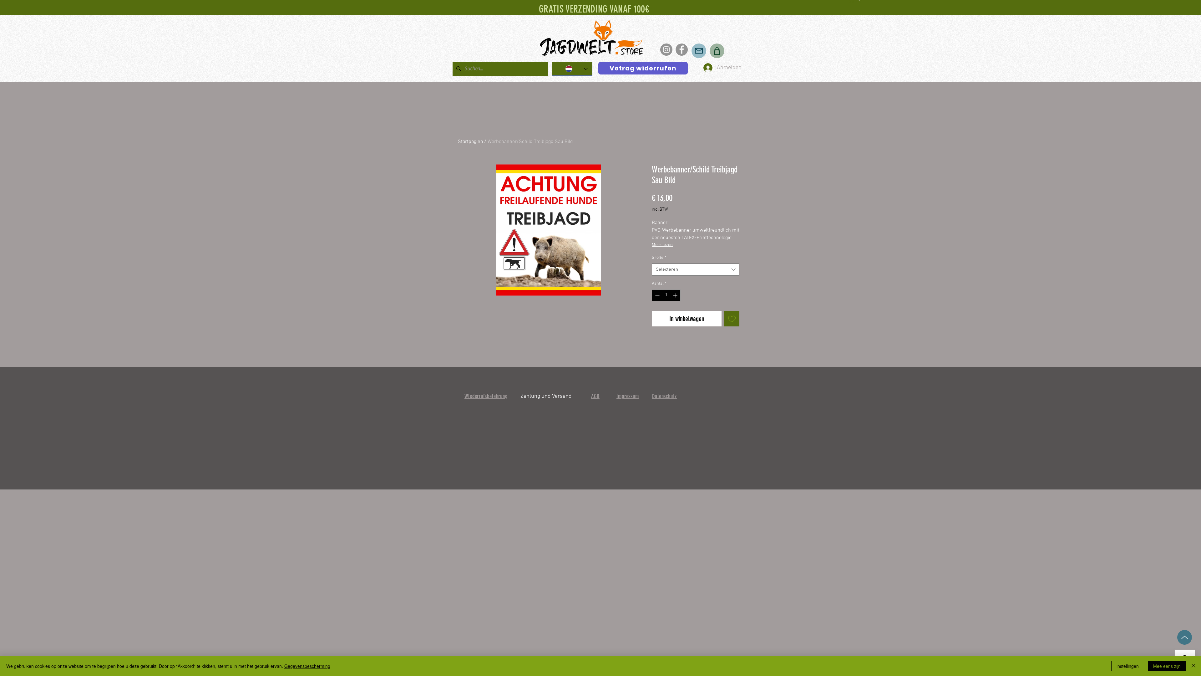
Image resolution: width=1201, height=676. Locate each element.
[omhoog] (1184, 637)
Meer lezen (662, 245)
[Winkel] (717, 51)
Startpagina (470, 142)
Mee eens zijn (1167, 666)
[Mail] (699, 51)
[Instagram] (666, 50)
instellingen (1128, 666)
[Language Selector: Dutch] (572, 69)
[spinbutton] (666, 295)
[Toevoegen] (731, 318)
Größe (659, 257)
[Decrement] (657, 295)
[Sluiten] (1193, 666)
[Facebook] (682, 50)
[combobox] (695, 270)
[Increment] (676, 295)
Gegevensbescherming (307, 666)
